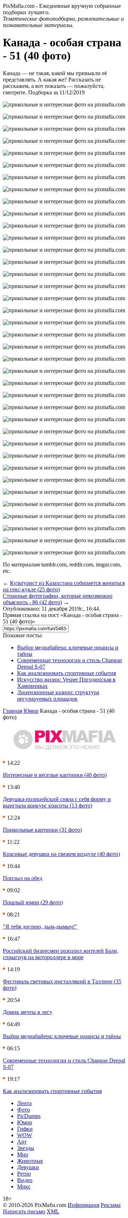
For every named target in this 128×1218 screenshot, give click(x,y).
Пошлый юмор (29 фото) (33, 902)
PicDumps (29, 1116)
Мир (22, 1154)
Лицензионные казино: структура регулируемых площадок (58, 695)
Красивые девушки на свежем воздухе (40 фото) (61, 854)
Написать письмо (24, 1211)
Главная (12, 711)
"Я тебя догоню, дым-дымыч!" (40, 927)
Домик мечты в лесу (27, 1012)
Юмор (30, 711)
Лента (24, 1103)
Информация (83, 1205)
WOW (24, 1135)
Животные (30, 1161)
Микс (24, 1186)
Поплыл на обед (22, 878)
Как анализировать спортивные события (66, 673)
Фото (23, 1110)
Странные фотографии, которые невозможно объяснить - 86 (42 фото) (57, 599)
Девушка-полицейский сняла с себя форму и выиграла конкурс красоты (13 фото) (57, 802)
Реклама (111, 1205)
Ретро (24, 1174)
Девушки (28, 1167)
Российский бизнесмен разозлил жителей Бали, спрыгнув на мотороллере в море (60, 954)
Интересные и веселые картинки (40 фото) (55, 775)
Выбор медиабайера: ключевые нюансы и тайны (62, 1036)
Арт (22, 1142)
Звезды (25, 1148)
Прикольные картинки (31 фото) (42, 830)
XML (53, 1211)
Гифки (25, 1129)
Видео (24, 1180)
